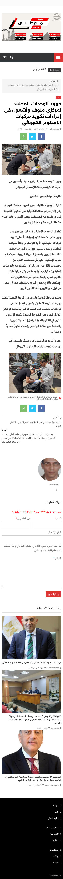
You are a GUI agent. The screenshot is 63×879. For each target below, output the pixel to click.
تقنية (56, 811)
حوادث (55, 862)
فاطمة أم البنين (39, 69)
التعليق (57, 558)
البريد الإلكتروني (23, 518)
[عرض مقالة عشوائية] (5, 57)
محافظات (54, 849)
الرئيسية (54, 81)
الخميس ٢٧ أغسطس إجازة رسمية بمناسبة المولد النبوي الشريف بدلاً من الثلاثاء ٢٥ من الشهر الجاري (33, 779)
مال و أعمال (53, 818)
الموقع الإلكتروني (54, 532)
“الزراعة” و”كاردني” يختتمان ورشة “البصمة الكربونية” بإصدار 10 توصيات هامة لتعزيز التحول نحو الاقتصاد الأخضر (35, 720)
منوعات (55, 805)
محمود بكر (54, 129)
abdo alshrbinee (51, 668)
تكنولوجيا (54, 834)
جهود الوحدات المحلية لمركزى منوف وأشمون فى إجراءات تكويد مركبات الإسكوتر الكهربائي (33, 398)
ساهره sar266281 (52, 785)
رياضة (56, 856)
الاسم (58, 518)
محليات (55, 840)
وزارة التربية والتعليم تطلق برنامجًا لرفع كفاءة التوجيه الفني (31, 662)
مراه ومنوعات (53, 827)
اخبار (58, 97)
